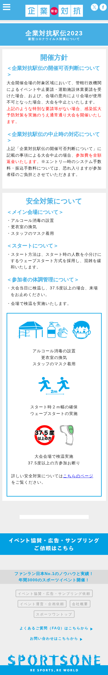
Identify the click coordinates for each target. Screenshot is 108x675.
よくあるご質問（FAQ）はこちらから (54, 628)
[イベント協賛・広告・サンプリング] (54, 553)
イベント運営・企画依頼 (42, 604)
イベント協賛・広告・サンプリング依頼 (54, 594)
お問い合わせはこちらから (54, 638)
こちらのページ (78, 476)
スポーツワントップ (54, 614)
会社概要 (80, 604)
